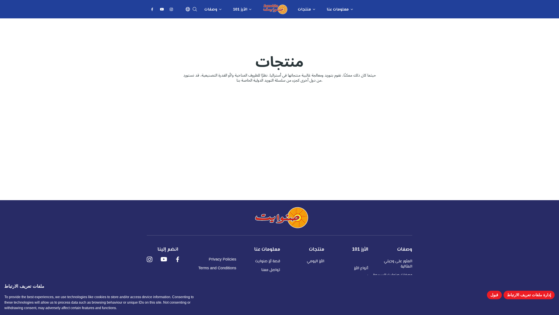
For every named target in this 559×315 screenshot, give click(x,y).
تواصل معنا (270, 270)
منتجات (304, 9)
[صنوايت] (281, 217)
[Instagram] (172, 10)
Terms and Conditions (217, 268)
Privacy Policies (222, 259)
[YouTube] (162, 10)
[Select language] (187, 9)
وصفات (210, 9)
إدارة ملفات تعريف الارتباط (529, 295)
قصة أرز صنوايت (267, 261)
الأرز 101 (240, 9)
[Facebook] (153, 10)
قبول (494, 295)
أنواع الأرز (361, 268)
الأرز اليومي (315, 261)
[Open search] (194, 9)
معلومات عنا (338, 9)
